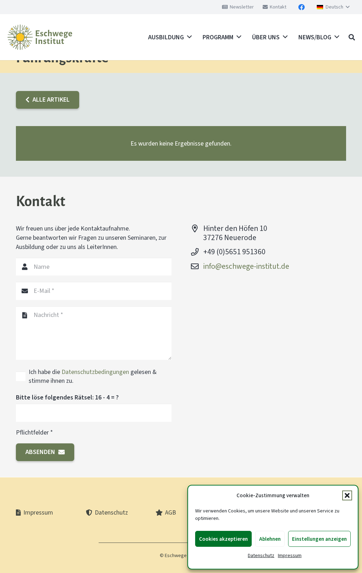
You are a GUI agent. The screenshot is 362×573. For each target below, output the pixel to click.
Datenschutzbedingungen (95, 372)
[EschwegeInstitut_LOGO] (39, 37)
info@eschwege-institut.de (246, 266)
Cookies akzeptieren (223, 539)
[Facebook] (301, 7)
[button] (347, 495)
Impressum (290, 555)
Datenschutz (261, 555)
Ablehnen (270, 539)
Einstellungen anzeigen (319, 539)
